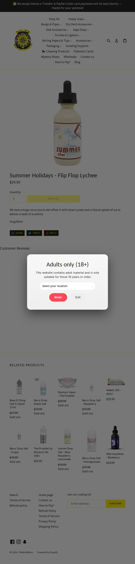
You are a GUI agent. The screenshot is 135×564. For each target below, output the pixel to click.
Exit (78, 297)
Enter (58, 297)
